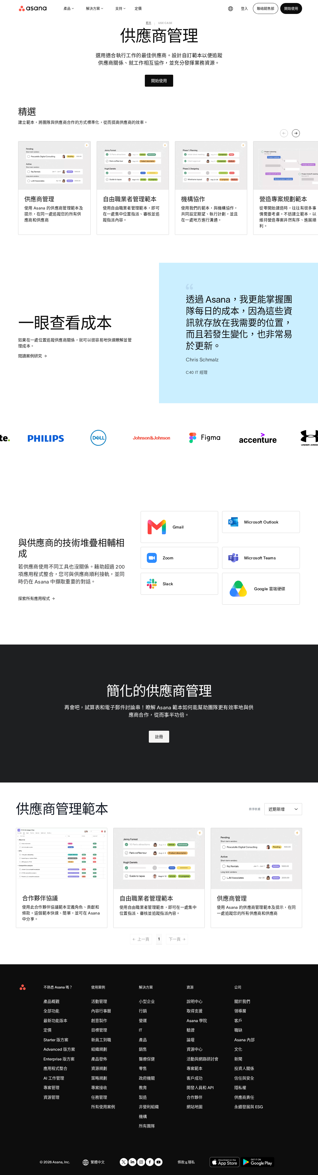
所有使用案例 (103, 1107)
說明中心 (194, 1001)
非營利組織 (149, 1107)
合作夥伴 (194, 1097)
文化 (238, 1049)
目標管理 (99, 1030)
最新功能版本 (55, 1020)
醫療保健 (147, 1059)
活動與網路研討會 (202, 1059)
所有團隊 (147, 1126)
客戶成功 (194, 1078)
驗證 (191, 1030)
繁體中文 (98, 1162)
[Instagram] (141, 1162)
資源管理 (51, 1097)
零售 (143, 1068)
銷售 (143, 1049)
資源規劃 (99, 1068)
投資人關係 (244, 1068)
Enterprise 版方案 (59, 1059)
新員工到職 (101, 1040)
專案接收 (99, 1087)
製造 (143, 1097)
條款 (181, 1162)
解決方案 (93, 8)
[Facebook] (150, 1162)
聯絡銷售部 (265, 8)
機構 (143, 1116)
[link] (149, 24)
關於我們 (242, 1001)
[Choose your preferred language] (230, 8)
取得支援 (194, 1011)
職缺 (238, 1030)
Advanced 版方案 (59, 1049)
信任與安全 (244, 1078)
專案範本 (194, 1068)
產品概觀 (51, 1001)
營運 (143, 1020)
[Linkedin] (132, 1162)
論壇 (191, 1040)
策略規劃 (99, 1078)
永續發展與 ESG (248, 1107)
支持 (118, 8)
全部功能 (51, 1011)
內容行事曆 (101, 1011)
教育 (143, 1087)
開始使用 (291, 8)
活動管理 (99, 1001)
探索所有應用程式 (34, 598)
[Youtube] (158, 1162)
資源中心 (194, 1049)
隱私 (191, 1162)
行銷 (143, 1011)
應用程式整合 (55, 1068)
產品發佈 (99, 1059)
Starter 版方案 (55, 1040)
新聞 (238, 1059)
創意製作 (99, 1020)
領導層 (240, 1011)
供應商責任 (244, 1097)
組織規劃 (99, 1049)
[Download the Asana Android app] (257, 1162)
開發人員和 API (200, 1087)
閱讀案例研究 (30, 356)
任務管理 (99, 1097)
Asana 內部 (244, 1040)
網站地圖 (194, 1107)
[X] (124, 1162)
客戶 (238, 1020)
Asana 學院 (197, 1020)
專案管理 (51, 1087)
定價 (138, 8)
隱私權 (240, 1087)
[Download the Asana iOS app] (224, 1162)
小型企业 (147, 1001)
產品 (67, 8)
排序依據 (254, 809)
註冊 (159, 736)
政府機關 (147, 1078)
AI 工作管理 (53, 1078)
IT (140, 1030)
